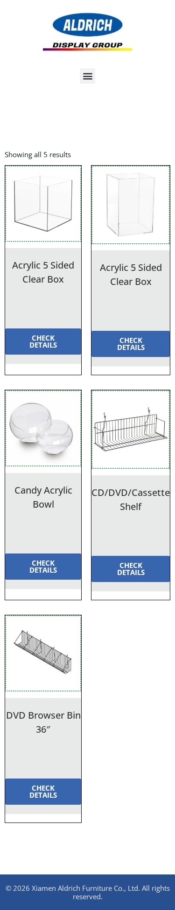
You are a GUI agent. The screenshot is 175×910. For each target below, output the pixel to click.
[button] (87, 76)
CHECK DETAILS (43, 341)
